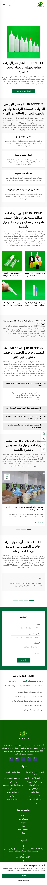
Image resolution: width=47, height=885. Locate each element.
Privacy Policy (23, 829)
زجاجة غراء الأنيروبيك (34, 782)
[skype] (35, 759)
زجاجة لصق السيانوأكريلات (12, 778)
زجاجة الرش (12, 789)
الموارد (23, 822)
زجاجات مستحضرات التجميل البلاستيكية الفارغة (27, 701)
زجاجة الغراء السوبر (12, 772)
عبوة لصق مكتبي (12, 792)
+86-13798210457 (23, 857)
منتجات (23, 815)
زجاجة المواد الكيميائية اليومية (34, 778)
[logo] (23, 735)
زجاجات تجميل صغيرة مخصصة (32, 705)
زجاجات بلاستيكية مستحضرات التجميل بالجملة (27, 696)
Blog (23, 833)
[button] (29, 529)
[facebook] (23, 759)
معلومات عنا (23, 819)
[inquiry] (43, 449)
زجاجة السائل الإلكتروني (34, 799)
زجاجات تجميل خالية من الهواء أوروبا (30, 710)
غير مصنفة (34, 803)
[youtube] (17, 759)
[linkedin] (11, 759)
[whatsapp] (43, 438)
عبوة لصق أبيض (34, 796)
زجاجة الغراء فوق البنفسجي (13, 785)
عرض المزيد (38, 522)
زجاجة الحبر (34, 792)
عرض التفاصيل (35, 261)
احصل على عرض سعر (23, 91)
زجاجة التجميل (34, 789)
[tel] (43, 433)
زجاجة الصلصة (12, 799)
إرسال (23, 660)
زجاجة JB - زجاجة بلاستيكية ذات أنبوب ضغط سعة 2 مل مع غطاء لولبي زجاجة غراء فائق (35, 304)
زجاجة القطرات (34, 785)
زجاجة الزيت (12, 782)
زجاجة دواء (13, 796)
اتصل (23, 826)
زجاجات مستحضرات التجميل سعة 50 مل (29, 692)
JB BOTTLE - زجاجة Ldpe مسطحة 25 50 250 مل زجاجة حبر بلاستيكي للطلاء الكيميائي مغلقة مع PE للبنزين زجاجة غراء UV (35, 274)
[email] (43, 444)
